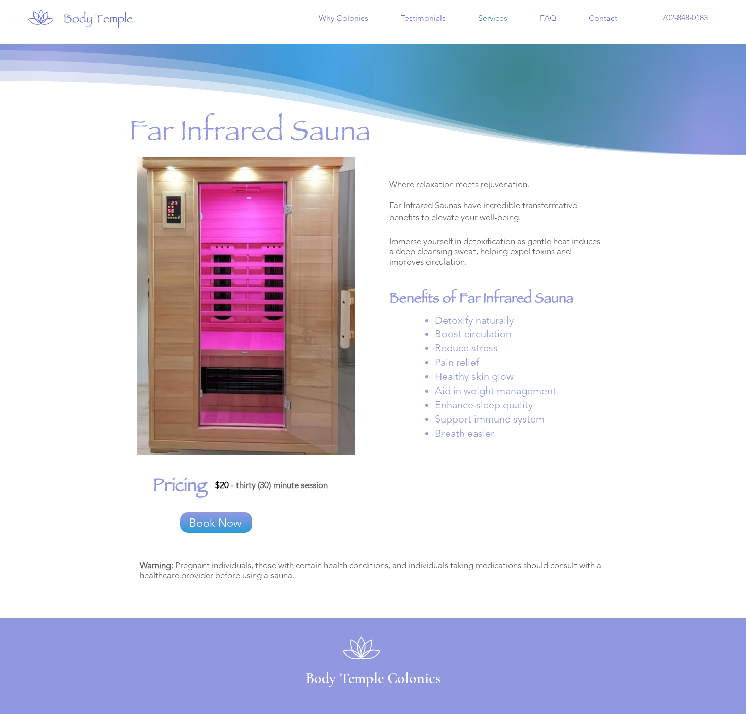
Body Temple (98, 20)
